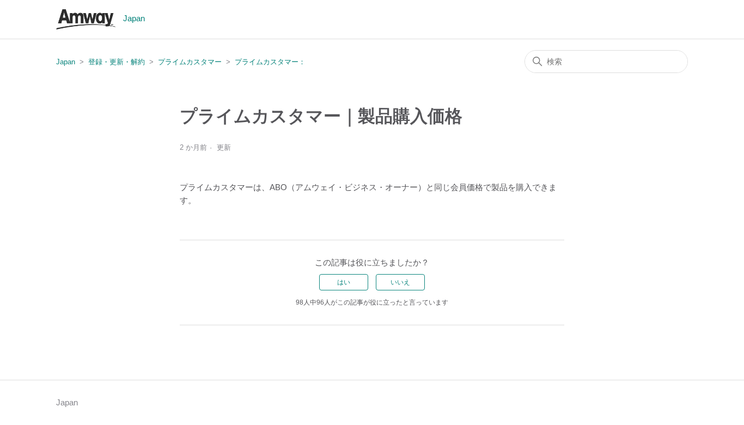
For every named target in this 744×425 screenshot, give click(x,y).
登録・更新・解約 (116, 62)
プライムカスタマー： (270, 62)
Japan (65, 62)
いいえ (400, 282)
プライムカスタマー (190, 62)
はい (343, 282)
